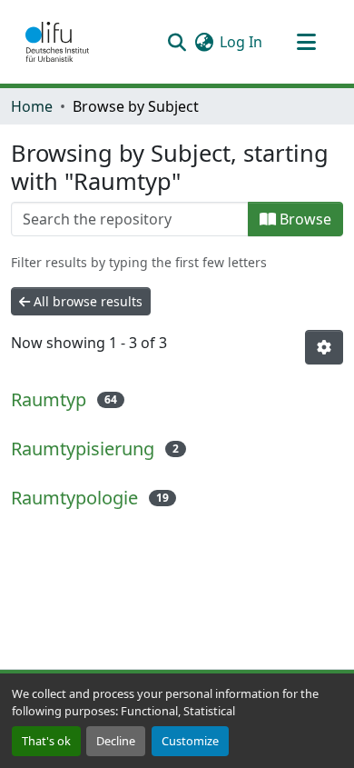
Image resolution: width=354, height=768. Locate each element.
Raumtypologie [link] (74, 497)
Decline (115, 741)
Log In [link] (241, 42)
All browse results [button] (86, 301)
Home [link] (32, 106)
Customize (190, 741)
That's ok (46, 741)
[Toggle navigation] (305, 42)
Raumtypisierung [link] (82, 448)
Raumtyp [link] (48, 399)
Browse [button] (303, 219)
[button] (57, 42)
